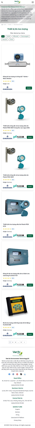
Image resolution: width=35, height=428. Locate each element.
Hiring (17, 415)
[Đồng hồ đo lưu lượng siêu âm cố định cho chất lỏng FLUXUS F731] (17, 257)
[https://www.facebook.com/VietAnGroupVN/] (10, 374)
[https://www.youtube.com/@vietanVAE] (17, 374)
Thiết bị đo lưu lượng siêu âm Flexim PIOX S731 (16, 225)
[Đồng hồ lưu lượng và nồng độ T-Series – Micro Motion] (17, 60)
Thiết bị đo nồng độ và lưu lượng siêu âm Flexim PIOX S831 (15, 176)
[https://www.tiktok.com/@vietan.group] (21, 374)
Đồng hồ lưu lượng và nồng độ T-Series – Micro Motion (16, 77)
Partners (17, 412)
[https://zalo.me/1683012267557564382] (25, 374)
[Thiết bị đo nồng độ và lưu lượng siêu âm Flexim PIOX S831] (17, 158)
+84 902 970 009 (19, 385)
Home (4, 24)
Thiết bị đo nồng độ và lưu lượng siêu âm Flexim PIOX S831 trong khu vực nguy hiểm (16, 127)
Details (29, 88)
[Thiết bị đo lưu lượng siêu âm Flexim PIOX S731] (17, 207)
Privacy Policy (17, 420)
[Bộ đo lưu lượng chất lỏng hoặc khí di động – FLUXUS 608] (17, 306)
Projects (17, 409)
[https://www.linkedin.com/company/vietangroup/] (13, 374)
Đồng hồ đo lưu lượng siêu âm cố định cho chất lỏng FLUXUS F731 (16, 274)
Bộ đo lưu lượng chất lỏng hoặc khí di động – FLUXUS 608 (17, 324)
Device (9, 24)
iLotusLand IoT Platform (17, 417)
